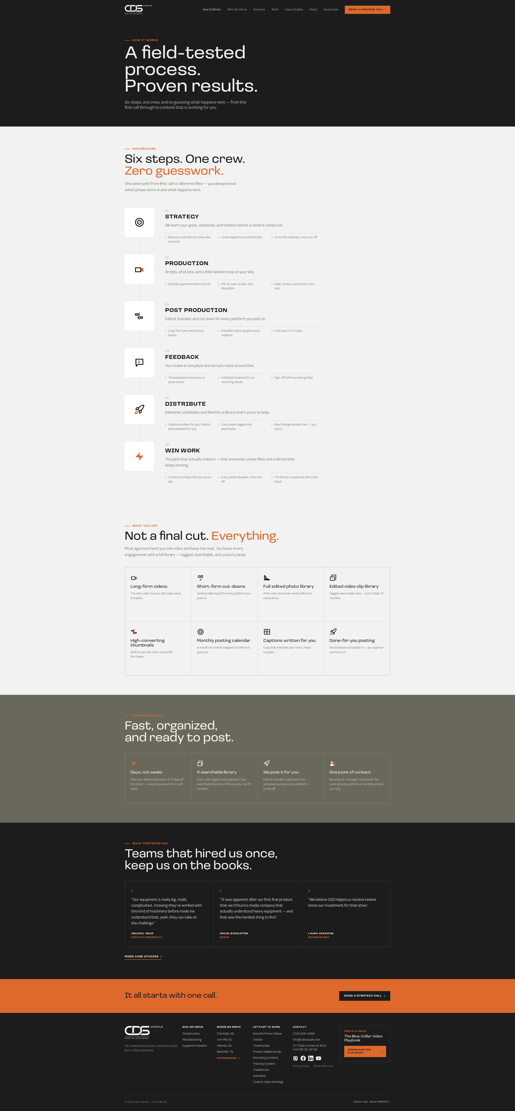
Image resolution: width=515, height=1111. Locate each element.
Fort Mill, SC (224, 1039)
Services (259, 9)
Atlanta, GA (224, 1045)
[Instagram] (295, 1058)
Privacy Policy (301, 1066)
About (313, 9)
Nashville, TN (225, 1051)
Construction (191, 1033)
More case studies (142, 956)
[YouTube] (318, 1058)
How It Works (212, 9)
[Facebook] (303, 1058)
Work (275, 9)
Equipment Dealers (194, 1045)
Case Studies (294, 9)
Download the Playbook (359, 1051)
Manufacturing (192, 1039)
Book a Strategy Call (366, 9)
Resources (331, 9)
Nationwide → (228, 1058)
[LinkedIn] (310, 1058)
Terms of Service (323, 1066)
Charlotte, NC (225, 1033)
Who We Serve (237, 9)
